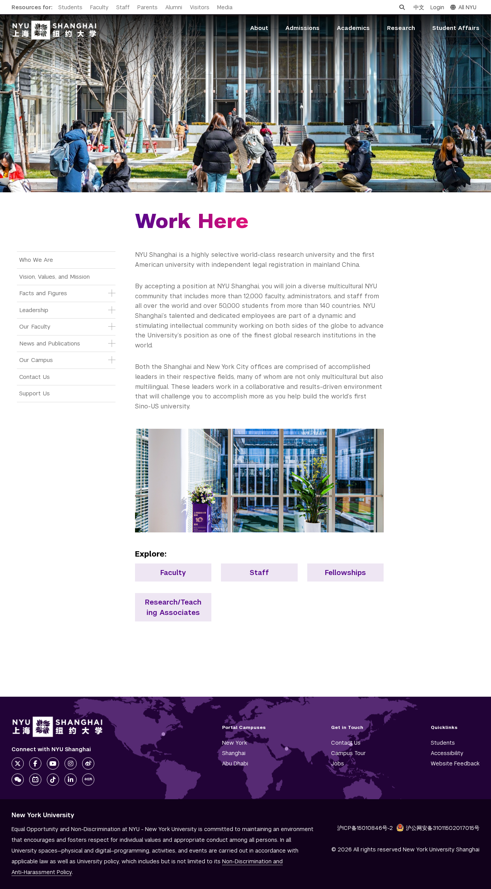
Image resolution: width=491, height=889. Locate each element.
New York (234, 742)
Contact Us (34, 376)
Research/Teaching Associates (173, 607)
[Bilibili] (35, 779)
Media (224, 7)
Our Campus (36, 360)
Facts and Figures (43, 293)
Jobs (337, 763)
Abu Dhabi (235, 763)
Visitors (199, 7)
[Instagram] (70, 763)
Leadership (33, 310)
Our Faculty (34, 326)
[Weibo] (88, 763)
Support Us (34, 393)
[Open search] (402, 7)
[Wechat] (18, 779)
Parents (147, 7)
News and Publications (49, 343)
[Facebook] (35, 763)
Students (70, 7)
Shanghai (234, 753)
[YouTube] (53, 763)
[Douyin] (53, 779)
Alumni (173, 7)
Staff (123, 7)
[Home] (54, 30)
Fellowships (345, 572)
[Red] (88, 779)
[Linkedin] (70, 779)
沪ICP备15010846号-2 (365, 828)
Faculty (99, 7)
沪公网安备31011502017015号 (442, 828)
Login (437, 7)
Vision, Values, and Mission (54, 276)
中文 (419, 7)
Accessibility (447, 753)
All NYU (467, 7)
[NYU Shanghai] (58, 727)
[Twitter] (18, 763)
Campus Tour (348, 753)
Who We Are (36, 259)
